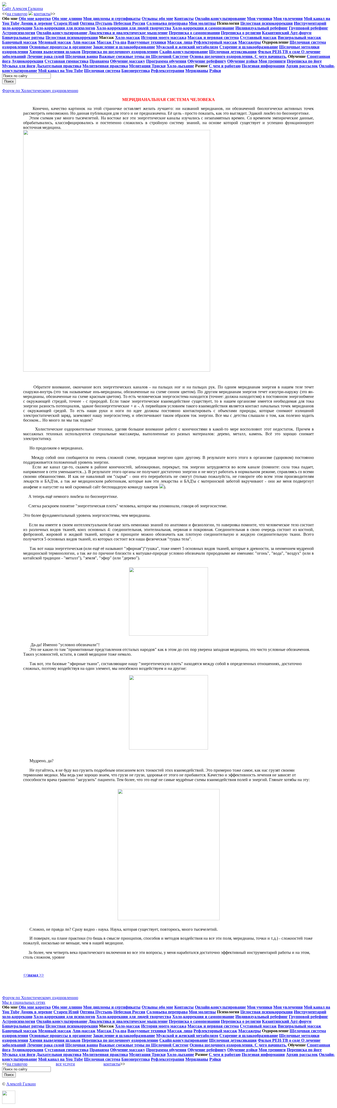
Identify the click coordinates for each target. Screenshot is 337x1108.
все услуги (65, 1064)
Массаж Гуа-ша (111, 42)
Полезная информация (263, 66)
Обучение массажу (127, 61)
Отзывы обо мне (157, 18)
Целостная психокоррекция (266, 23)
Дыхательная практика (58, 66)
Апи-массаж (84, 42)
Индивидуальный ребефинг (261, 28)
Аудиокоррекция (27, 61)
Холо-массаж (127, 37)
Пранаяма (99, 61)
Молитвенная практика (105, 66)
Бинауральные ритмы (23, 37)
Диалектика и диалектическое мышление (128, 33)
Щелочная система (102, 70)
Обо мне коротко (35, 18)
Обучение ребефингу (206, 61)
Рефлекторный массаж (215, 42)
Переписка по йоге (304, 61)
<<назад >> (33, 975)
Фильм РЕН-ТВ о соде (279, 51)
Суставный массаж (258, 37)
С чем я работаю (225, 66)
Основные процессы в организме (60, 47)
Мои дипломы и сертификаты (112, 18)
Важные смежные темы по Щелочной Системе (144, 56)
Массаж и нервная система (213, 37)
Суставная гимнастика (66, 61)
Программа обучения (166, 61)
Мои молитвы (202, 23)
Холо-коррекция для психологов (64, 28)
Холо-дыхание (180, 66)
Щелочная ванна (81, 56)
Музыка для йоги (18, 66)
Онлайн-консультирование (220, 18)
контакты (42, 14)
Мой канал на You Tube (60, 70)
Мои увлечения (288, 18)
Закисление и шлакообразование (124, 47)
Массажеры (249, 42)
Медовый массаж (54, 42)
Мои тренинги (272, 61)
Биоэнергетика (135, 70)
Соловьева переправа (167, 23)
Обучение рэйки (242, 61)
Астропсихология (18, 33)
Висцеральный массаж (299, 37)
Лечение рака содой (45, 56)
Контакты (184, 18)
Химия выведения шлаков (55, 51)
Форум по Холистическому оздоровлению (40, 90)
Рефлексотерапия (167, 70)
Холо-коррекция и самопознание (203, 28)
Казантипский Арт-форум (286, 33)
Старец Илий (66, 23)
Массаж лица (179, 42)
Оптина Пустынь (96, 23)
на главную (17, 14)
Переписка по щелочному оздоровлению (120, 51)
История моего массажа (163, 37)
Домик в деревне (36, 23)
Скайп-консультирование (183, 51)
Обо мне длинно (67, 18)
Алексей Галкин (21, 1084)
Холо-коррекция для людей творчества (133, 28)
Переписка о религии (241, 33)
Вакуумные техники (146, 42)
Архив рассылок (302, 66)
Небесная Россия (129, 23)
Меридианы (196, 70)
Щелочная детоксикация (233, 51)
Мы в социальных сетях (23, 1002)
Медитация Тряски (147, 66)
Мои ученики (259, 18)
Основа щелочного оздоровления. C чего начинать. (238, 56)
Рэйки (215, 70)
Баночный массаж (19, 42)
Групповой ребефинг (308, 28)
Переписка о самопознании (194, 33)
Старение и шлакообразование (248, 47)
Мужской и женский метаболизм (187, 47)
